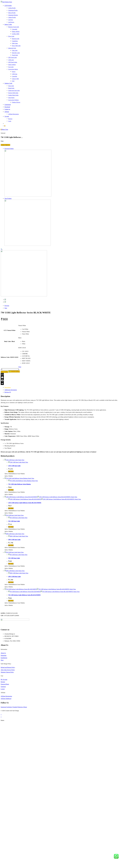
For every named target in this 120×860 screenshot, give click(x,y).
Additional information (10, 390)
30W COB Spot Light (14, 539)
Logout (3, 689)
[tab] (61, 387)
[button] (14, 473)
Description (7, 387)
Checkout (3, 686)
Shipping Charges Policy (7, 672)
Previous (6, 305)
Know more (15, 371)
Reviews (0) (7, 392)
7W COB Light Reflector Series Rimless (19, 484)
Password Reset (5, 684)
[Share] (60, 383)
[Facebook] (60, 380)
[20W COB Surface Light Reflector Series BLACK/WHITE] (27, 196)
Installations (4, 658)
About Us (3, 653)
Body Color (7, 341)
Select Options (5, 145)
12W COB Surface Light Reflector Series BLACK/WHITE (24, 502)
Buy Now (4, 371)
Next (5, 308)
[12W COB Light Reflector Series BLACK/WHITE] (27, 245)
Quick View (21, 460)
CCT (5, 330)
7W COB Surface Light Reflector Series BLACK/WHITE (24, 595)
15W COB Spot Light (14, 465)
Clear (19, 367)
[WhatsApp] (60, 374)
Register (3, 682)
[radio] (26, 329)
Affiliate (3, 692)
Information (4, 649)
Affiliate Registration (6, 696)
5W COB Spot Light (14, 521)
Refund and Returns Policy (8, 667)
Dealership (3, 655)
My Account (4, 679)
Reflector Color (5, 357)
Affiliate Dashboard (6, 698)
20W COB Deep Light (14, 576)
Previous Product (9, 148)
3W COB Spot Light (14, 558)
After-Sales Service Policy (8, 670)
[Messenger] (60, 377)
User (2, 676)
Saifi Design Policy (6, 663)
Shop (2, 660)
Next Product (8, 198)
